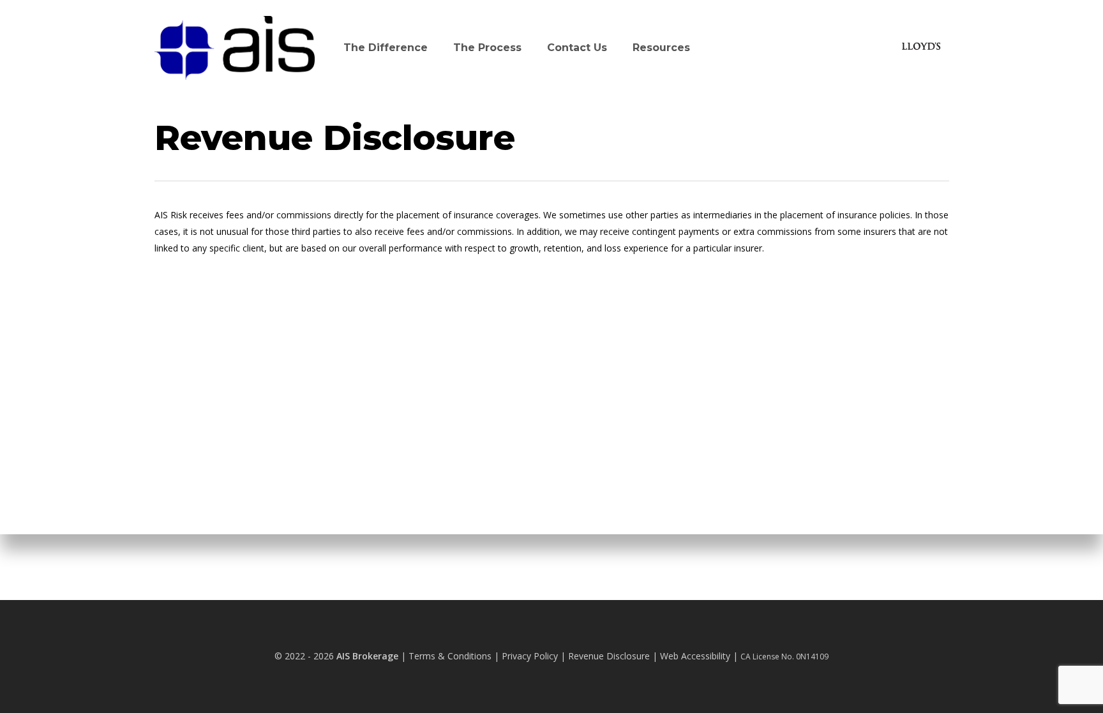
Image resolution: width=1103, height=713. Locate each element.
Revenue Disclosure (609, 656)
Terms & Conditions (450, 656)
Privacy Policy (530, 656)
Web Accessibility (695, 656)
